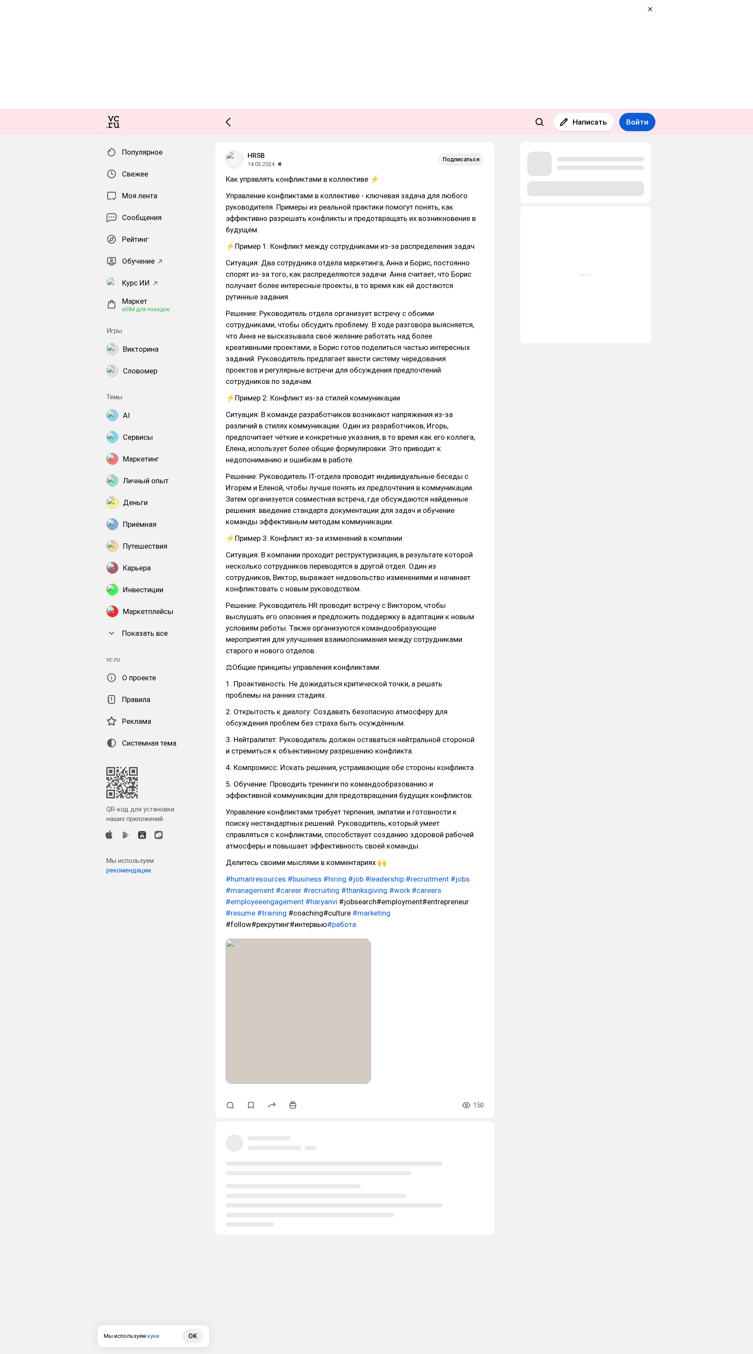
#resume (240, 913)
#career (289, 890)
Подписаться (461, 159)
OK (192, 1336)
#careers (426, 890)
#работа (341, 924)
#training (272, 913)
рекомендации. (129, 870)
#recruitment (427, 879)
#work (399, 890)
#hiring (334, 879)
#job (355, 879)
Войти (637, 122)
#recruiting (321, 890)
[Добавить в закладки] (251, 1105)
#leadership (384, 879)
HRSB (256, 155)
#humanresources (256, 879)
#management (250, 890)
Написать (590, 122)
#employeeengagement (265, 901)
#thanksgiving (364, 890)
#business (305, 879)
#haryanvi (321, 901)
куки (153, 1336)
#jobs (460, 879)
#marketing (371, 913)
